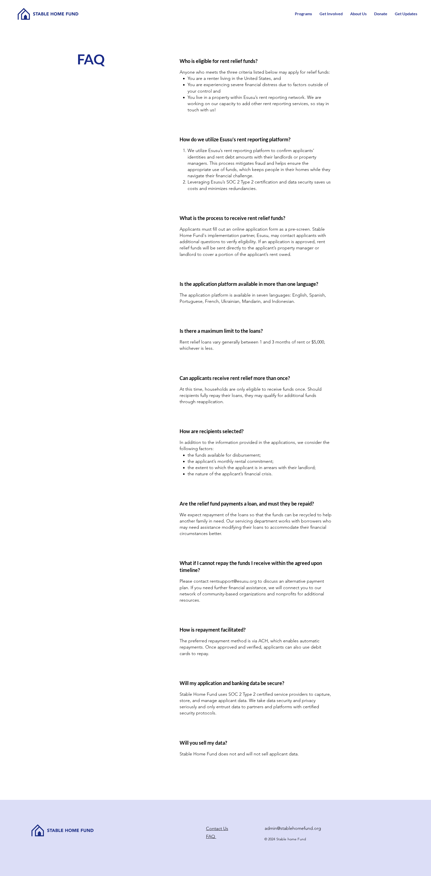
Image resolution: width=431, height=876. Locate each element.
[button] (303, 13)
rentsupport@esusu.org (233, 581)
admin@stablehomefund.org (293, 828)
